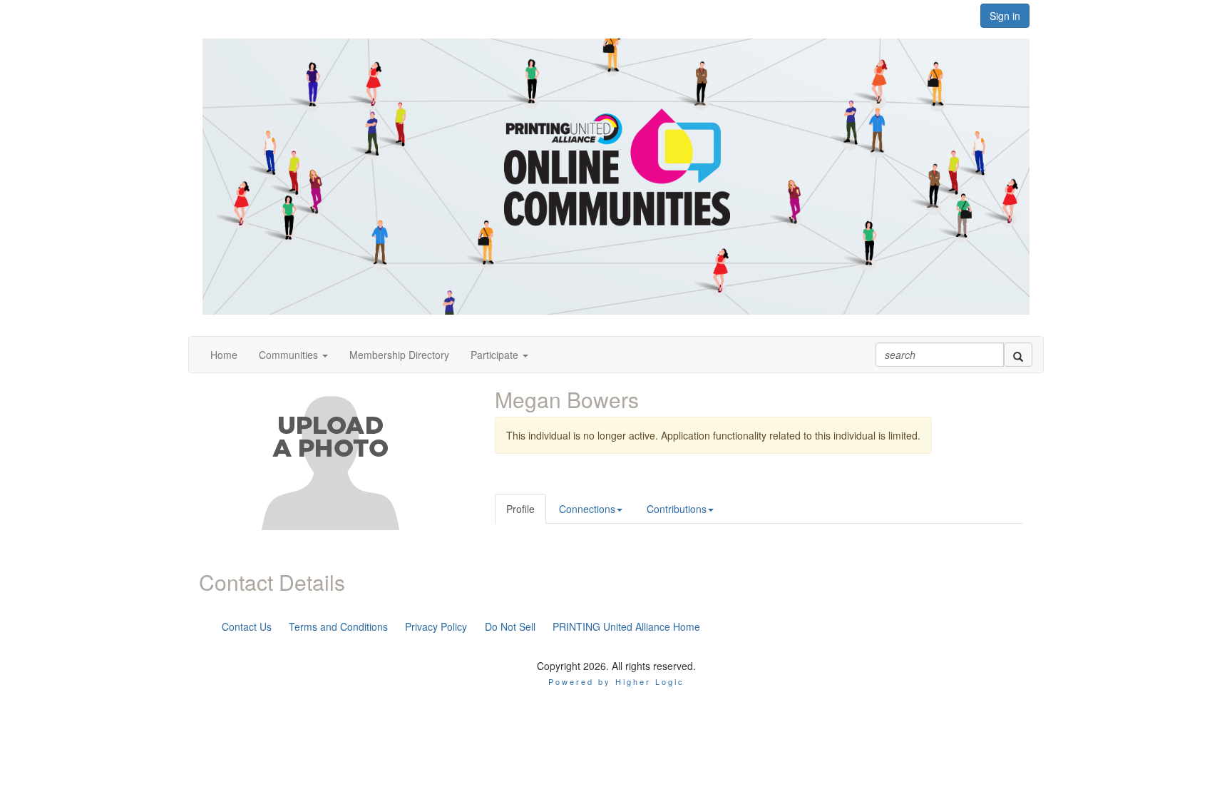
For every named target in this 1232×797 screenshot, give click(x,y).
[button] (293, 354)
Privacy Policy (436, 626)
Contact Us (247, 626)
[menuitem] (246, 626)
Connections (587, 509)
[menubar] (461, 626)
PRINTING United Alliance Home (626, 626)
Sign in (1005, 16)
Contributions (677, 509)
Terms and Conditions (338, 626)
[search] (1018, 354)
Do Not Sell (510, 626)
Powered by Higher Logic (616, 681)
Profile (520, 509)
